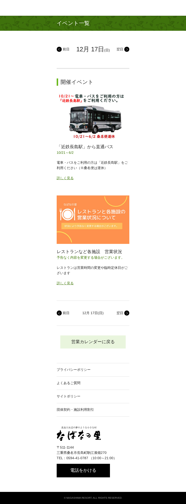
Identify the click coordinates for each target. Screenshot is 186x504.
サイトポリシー (68, 396)
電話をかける (83, 470)
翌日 (119, 49)
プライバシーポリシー (74, 370)
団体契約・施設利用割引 (75, 409)
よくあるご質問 (68, 383)
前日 (66, 49)
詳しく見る (65, 178)
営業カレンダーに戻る (93, 341)
